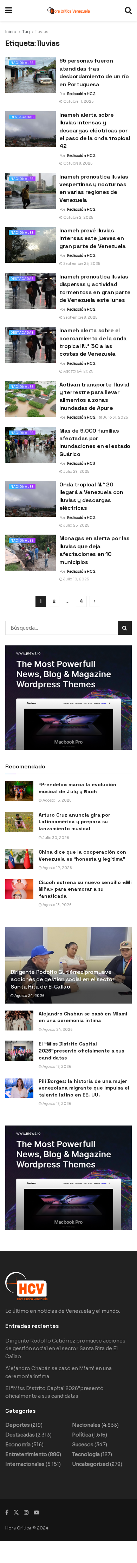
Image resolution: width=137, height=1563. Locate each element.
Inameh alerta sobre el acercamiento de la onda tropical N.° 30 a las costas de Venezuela (93, 342)
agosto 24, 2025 (78, 371)
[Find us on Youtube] (36, 1512)
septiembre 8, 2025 (80, 317)
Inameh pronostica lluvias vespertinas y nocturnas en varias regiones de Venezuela (93, 188)
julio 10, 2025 (76, 579)
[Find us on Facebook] (6, 1512)
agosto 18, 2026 (56, 1066)
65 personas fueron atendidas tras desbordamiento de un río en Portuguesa (94, 72)
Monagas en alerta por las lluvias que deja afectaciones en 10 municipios (94, 550)
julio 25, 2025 (76, 525)
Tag (26, 31)
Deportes (17, 1425)
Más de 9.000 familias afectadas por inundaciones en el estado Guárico (94, 442)
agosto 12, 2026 (57, 868)
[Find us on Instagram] (26, 1512)
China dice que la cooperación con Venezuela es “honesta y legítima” (82, 855)
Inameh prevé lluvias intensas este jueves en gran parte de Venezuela (92, 238)
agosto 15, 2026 (57, 800)
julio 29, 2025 (76, 471)
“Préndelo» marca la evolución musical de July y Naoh (77, 788)
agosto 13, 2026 (57, 905)
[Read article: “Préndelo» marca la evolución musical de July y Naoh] (19, 791)
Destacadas (22, 117)
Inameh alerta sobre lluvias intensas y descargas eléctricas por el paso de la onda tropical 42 (94, 130)
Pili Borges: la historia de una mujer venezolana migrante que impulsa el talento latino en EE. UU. (84, 1088)
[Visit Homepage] (68, 10)
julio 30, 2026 (55, 837)
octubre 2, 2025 (78, 217)
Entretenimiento (26, 1454)
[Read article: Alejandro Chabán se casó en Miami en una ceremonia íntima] (19, 1020)
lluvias (41, 31)
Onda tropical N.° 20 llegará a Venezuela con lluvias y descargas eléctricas (91, 496)
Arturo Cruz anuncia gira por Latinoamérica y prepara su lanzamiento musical (74, 822)
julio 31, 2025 (115, 417)
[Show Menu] (8, 10)
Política (81, 1435)
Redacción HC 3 (81, 463)
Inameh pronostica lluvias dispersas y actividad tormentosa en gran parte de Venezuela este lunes (94, 288)
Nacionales (22, 63)
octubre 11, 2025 (78, 101)
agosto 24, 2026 (29, 995)
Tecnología (86, 1454)
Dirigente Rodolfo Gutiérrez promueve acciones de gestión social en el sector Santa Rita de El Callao (63, 979)
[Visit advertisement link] (68, 697)
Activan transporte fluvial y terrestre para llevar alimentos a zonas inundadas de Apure (94, 396)
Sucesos (82, 1444)
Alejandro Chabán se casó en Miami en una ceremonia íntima (83, 1017)
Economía (18, 1444)
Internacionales (25, 1464)
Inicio (11, 31)
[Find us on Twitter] (16, 1512)
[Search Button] (128, 10)
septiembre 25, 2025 (81, 263)
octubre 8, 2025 (77, 163)
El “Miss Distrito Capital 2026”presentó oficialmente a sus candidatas (81, 1051)
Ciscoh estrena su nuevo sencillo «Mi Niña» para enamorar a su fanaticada (85, 889)
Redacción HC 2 (81, 94)
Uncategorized (90, 1464)
